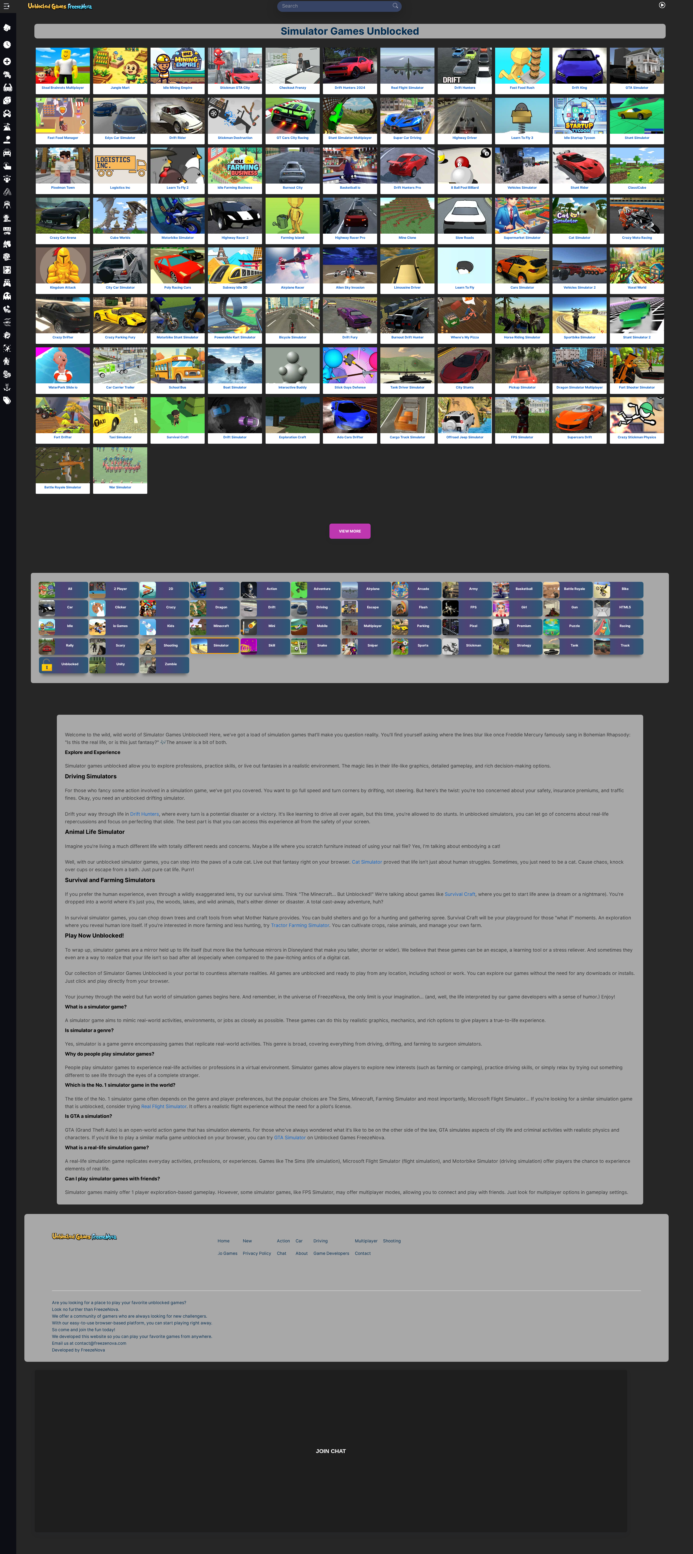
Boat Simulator (235, 387)
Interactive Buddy (293, 387)
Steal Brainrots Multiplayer (63, 88)
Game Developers (331, 1253)
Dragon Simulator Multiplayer (580, 387)
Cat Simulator (579, 238)
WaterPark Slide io (62, 387)
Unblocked (70, 664)
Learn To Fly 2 (178, 188)
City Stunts (465, 387)
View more (350, 531)
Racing (625, 626)
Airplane (372, 588)
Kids (170, 626)
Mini (272, 626)
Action (272, 588)
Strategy (524, 645)
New (247, 1240)
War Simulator (120, 487)
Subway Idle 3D (235, 287)
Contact (363, 1253)
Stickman (473, 645)
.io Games (227, 1253)
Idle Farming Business (235, 188)
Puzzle (574, 626)
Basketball (524, 588)
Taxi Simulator (120, 437)
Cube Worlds (120, 238)
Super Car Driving (407, 138)
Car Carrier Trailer (120, 387)
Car (70, 607)
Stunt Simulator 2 (637, 337)
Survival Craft (178, 437)
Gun (574, 607)
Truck (624, 645)
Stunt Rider (580, 188)
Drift (271, 607)
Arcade (423, 588)
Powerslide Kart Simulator (235, 337)
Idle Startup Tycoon (579, 138)
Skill (272, 645)
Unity (120, 664)
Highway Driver (465, 138)
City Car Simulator (120, 287)
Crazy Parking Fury (120, 337)
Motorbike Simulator (178, 238)
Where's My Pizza (465, 337)
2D (171, 588)
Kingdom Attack (63, 287)
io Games (120, 626)
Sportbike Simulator (580, 337)
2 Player (120, 588)
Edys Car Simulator (120, 138)
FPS (473, 607)
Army (473, 588)
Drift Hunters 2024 (350, 88)
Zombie (171, 664)
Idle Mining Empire (177, 88)
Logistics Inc (120, 188)
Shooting (171, 645)
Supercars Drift (579, 437)
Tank (574, 645)
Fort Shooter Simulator (637, 387)
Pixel (473, 626)
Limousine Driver (407, 287)
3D (221, 588)
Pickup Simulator (522, 387)
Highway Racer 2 (235, 238)
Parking (423, 626)
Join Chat (331, 1451)
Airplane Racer (292, 287)
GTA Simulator (637, 88)
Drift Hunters (465, 88)
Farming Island (292, 238)
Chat (281, 1253)
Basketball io (350, 188)
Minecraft (221, 626)
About (302, 1253)
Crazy (171, 607)
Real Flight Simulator (407, 88)
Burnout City (292, 188)
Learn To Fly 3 (522, 138)
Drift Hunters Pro (407, 188)
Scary (120, 645)
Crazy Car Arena (63, 238)
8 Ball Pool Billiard (465, 188)
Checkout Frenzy (292, 88)
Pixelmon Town (63, 188)
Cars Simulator (522, 287)
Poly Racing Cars (177, 287)
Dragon (221, 607)
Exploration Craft (292, 437)
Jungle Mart (120, 88)
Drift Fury (350, 337)
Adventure (322, 588)
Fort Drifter (63, 437)
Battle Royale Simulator (62, 487)
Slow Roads (465, 238)
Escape (372, 607)
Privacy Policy (257, 1253)
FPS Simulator (522, 437)
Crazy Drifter (63, 337)
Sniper (373, 645)
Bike (625, 588)
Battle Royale (574, 588)
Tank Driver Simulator (407, 387)
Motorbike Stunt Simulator (177, 337)
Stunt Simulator (637, 138)
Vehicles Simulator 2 (580, 287)
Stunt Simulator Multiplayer (350, 138)
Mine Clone (407, 238)
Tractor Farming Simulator (300, 925)
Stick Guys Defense (349, 387)
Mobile (322, 626)
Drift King (579, 88)
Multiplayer (373, 626)
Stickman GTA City (235, 88)
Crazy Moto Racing (637, 238)
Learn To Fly (464, 287)
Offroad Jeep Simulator (464, 437)
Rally (70, 645)
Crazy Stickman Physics (637, 437)
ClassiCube (637, 188)
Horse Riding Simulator (522, 337)
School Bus (177, 387)
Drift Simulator (235, 437)
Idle (70, 626)
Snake (322, 645)
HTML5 (625, 607)
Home (224, 1240)
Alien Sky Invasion (350, 287)
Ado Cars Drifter (350, 437)
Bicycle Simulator (292, 337)
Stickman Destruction (235, 138)
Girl (524, 607)
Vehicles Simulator (522, 188)
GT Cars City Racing (293, 138)
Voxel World (637, 287)
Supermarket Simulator (522, 238)
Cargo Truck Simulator (407, 437)
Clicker (120, 607)
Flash (423, 607)
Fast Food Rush (522, 88)
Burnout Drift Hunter (407, 337)
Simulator (221, 645)
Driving (322, 607)
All (70, 588)
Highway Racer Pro (350, 238)
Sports (423, 645)
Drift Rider (177, 138)
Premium (524, 626)
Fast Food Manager (63, 138)
